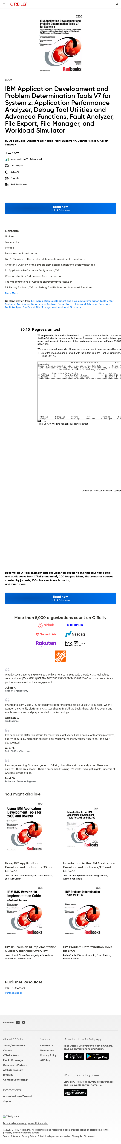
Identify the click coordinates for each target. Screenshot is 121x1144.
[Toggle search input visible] (117, 4)
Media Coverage (13, 1060)
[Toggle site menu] (4, 4)
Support (46, 1039)
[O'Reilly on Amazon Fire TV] (75, 1095)
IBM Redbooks (19, 184)
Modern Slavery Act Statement (79, 1136)
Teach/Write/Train (14, 1045)
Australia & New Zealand (17, 1096)
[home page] (18, 4)
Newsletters (47, 1050)
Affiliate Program (13, 1070)
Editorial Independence (49, 1136)
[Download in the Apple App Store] (74, 1059)
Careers (7, 1050)
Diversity (8, 1074)
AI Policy (45, 1060)
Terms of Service (11, 1136)
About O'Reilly (13, 1039)
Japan (7, 1101)
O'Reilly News (11, 1055)
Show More (11, 293)
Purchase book (13, 992)
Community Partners (15, 1065)
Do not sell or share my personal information (25, 1123)
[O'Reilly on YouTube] (23, 1022)
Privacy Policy (48, 1055)
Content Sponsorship (15, 1079)
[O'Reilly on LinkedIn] (18, 1022)
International (12, 1090)
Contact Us (46, 1045)
